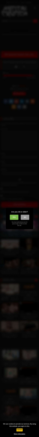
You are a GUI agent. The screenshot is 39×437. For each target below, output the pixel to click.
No (25, 217)
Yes (14, 217)
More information (19, 434)
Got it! (19, 430)
